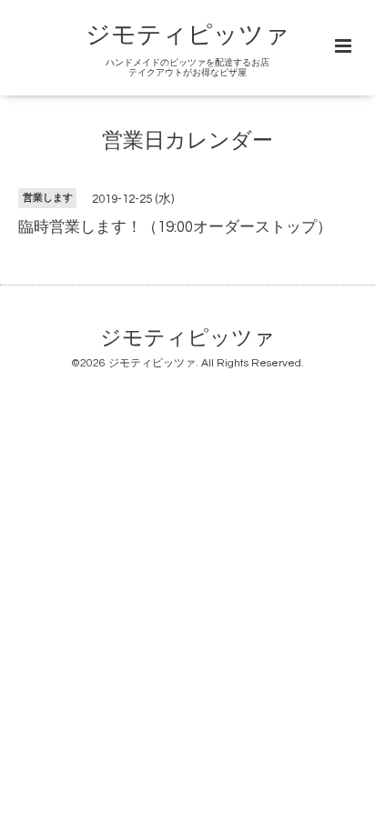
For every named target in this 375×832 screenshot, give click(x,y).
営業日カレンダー (187, 141)
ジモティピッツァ (187, 35)
